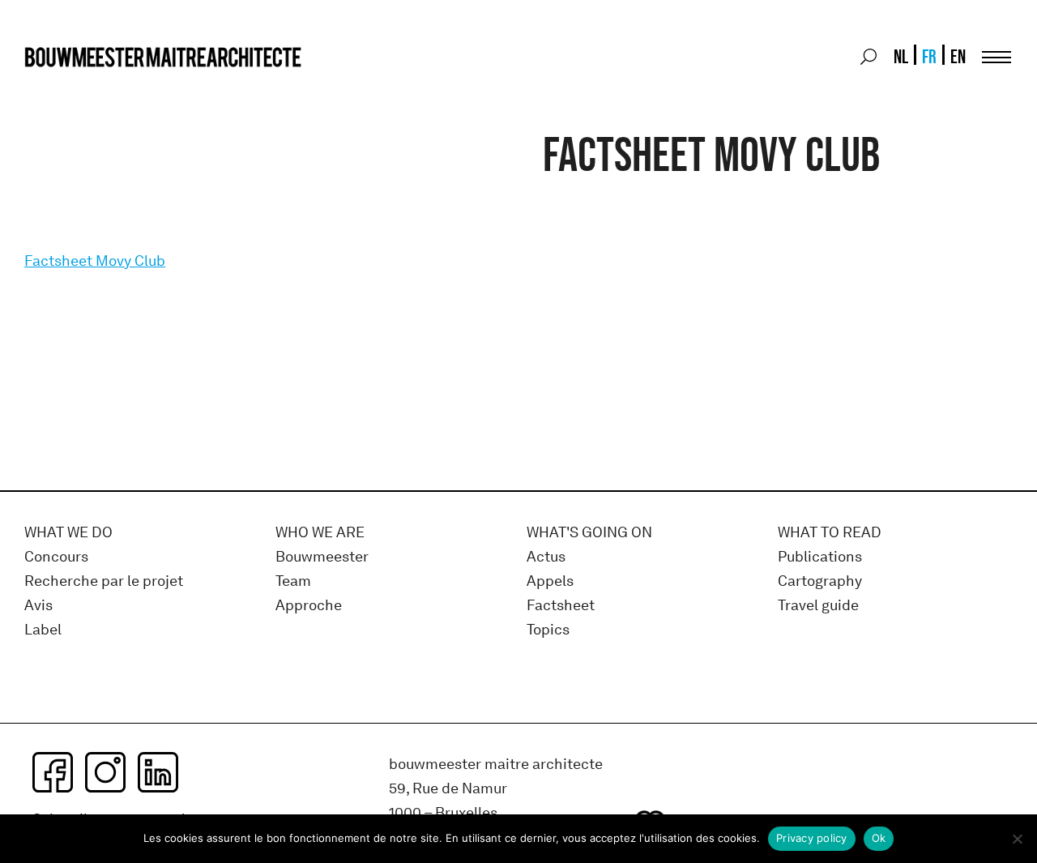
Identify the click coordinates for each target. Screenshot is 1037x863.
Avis (38, 605)
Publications (820, 557)
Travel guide (818, 605)
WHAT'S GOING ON (589, 532)
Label (43, 630)
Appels (550, 581)
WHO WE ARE (320, 532)
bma (62, 87)
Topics (548, 630)
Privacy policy (811, 837)
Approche (308, 605)
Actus (546, 557)
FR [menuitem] (929, 56)
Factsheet (561, 605)
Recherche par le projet (103, 581)
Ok (879, 837)
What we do (68, 532)
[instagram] (105, 772)
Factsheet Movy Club (94, 261)
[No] (1017, 839)
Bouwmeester (322, 557)
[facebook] (52, 772)
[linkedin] (158, 772)
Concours (56, 557)
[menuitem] (900, 56)
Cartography (820, 581)
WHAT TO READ (829, 532)
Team (293, 581)
